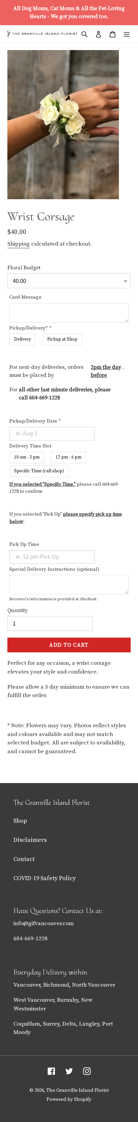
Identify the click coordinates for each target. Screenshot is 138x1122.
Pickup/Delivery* (30, 328)
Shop (20, 821)
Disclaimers (30, 840)
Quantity (17, 610)
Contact (23, 859)
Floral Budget (24, 267)
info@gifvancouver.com (43, 923)
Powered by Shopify (69, 1099)
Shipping (18, 244)
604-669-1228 (44, 397)
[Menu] (127, 34)
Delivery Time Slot (30, 446)
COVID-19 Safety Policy (44, 878)
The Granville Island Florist (77, 1090)
